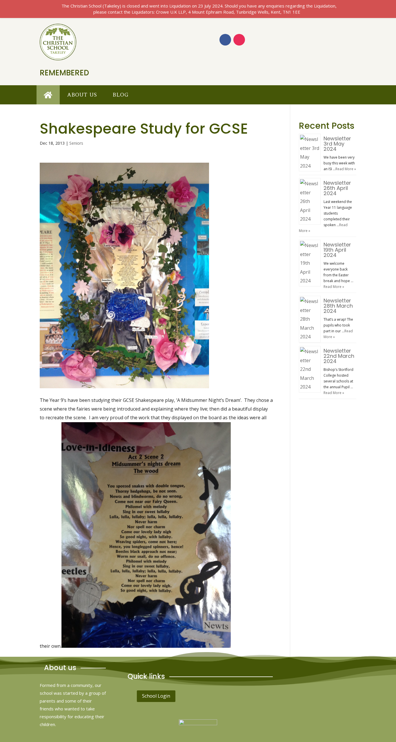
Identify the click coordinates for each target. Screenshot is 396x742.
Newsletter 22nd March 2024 (339, 356)
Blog (120, 94)
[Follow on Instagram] (239, 40)
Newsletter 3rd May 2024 (337, 144)
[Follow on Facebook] (225, 40)
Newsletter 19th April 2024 (337, 250)
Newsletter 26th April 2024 (337, 188)
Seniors (76, 143)
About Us (82, 94)
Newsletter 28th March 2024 (338, 306)
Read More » (345, 168)
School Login (156, 696)
